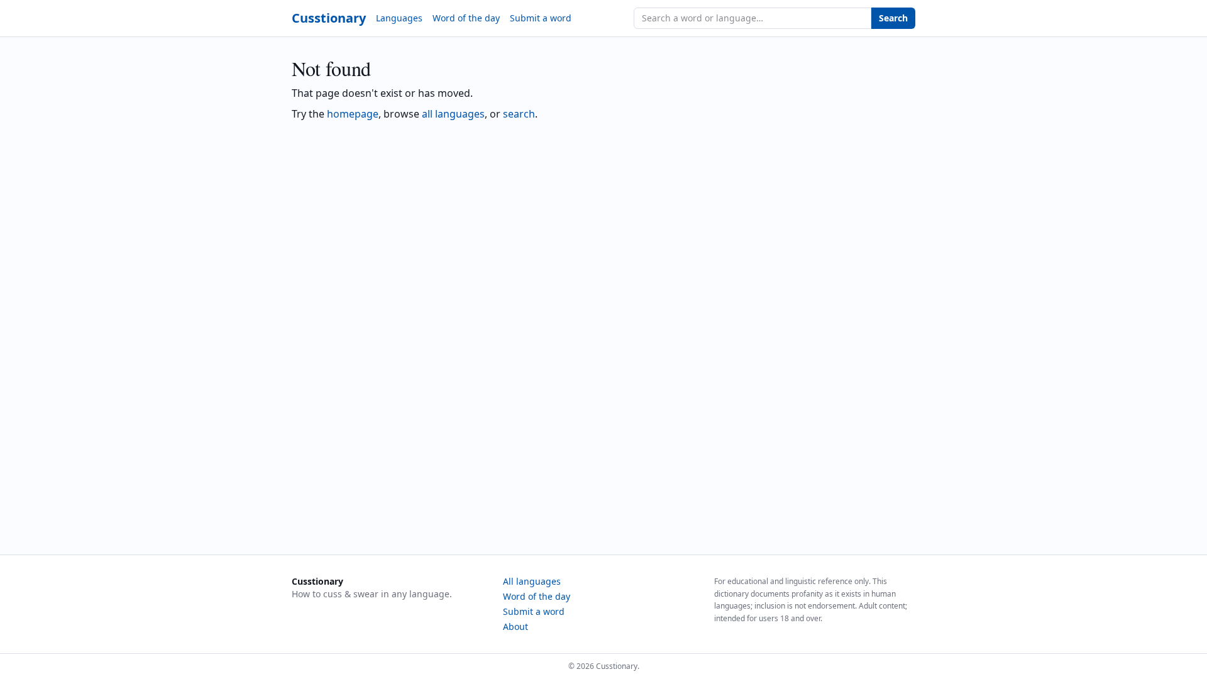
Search (893, 18)
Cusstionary (329, 17)
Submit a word (540, 18)
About (515, 626)
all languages (453, 114)
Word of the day (466, 18)
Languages (399, 18)
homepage (352, 114)
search (519, 114)
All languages (532, 581)
